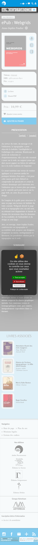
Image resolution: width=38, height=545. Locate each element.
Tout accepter (19, 277)
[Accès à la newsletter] (22, 10)
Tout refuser (19, 281)
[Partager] (26, 10)
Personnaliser (19, 286)
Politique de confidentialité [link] (19, 289)
